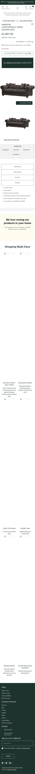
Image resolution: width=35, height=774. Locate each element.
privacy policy (26, 748)
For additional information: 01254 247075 (17, 63)
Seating (24, 13)
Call (26, 8)
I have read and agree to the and (16, 748)
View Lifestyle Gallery (11, 139)
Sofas (29, 13)
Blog (3, 707)
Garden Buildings (6, 695)
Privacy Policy (5, 720)
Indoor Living (11, 13)
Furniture (19, 13)
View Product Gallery (9, 20)
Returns (4, 718)
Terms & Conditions (7, 723)
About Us (4, 705)
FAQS (3, 715)
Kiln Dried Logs (6, 698)
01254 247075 (8, 729)
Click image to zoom (25, 103)
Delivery (4, 712)
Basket (31, 8)
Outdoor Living (6, 693)
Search (7, 8)
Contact (4, 710)
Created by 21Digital (11, 769)
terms (19, 748)
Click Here (28, 53)
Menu (3, 8)
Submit (8, 756)
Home (5, 13)
